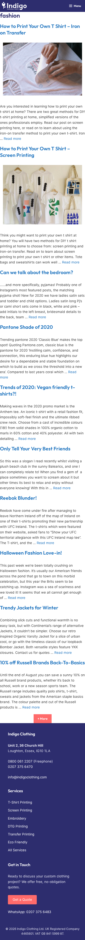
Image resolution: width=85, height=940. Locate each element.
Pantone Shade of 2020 (26, 327)
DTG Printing (18, 826)
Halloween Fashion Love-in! (31, 553)
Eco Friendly (17, 842)
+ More (43, 719)
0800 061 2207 (20, 761)
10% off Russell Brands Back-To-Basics (42, 662)
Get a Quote (22, 900)
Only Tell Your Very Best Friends (35, 448)
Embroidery (17, 818)
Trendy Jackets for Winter (29, 607)
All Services (17, 850)
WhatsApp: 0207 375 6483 (29, 912)
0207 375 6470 (20, 767)
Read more (12, 139)
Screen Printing (20, 810)
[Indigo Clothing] (14, 6)
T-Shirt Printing (20, 802)
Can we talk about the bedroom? (36, 272)
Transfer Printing (21, 834)
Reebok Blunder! (18, 498)
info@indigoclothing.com (27, 777)
